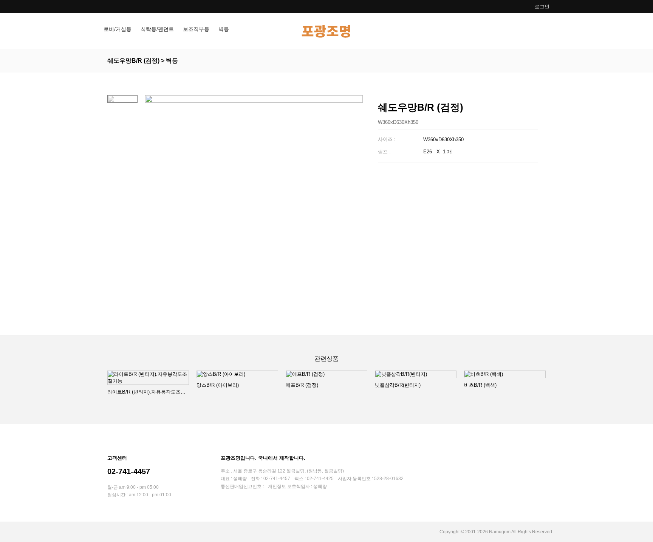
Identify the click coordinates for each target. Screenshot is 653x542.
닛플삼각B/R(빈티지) (398, 385)
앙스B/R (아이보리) (218, 385)
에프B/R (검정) (302, 385)
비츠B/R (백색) (480, 385)
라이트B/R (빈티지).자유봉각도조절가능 (148, 392)
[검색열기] (544, 31)
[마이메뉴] (526, 31)
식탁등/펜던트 (157, 29)
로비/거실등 (118, 29)
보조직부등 (196, 29)
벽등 (223, 29)
